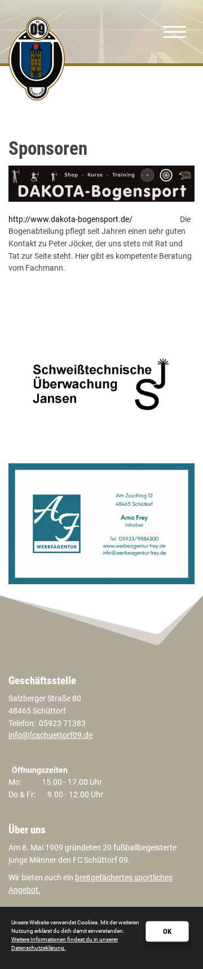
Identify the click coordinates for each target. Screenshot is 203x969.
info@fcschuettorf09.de (50, 735)
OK (167, 931)
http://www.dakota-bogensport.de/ (70, 219)
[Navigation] (175, 32)
